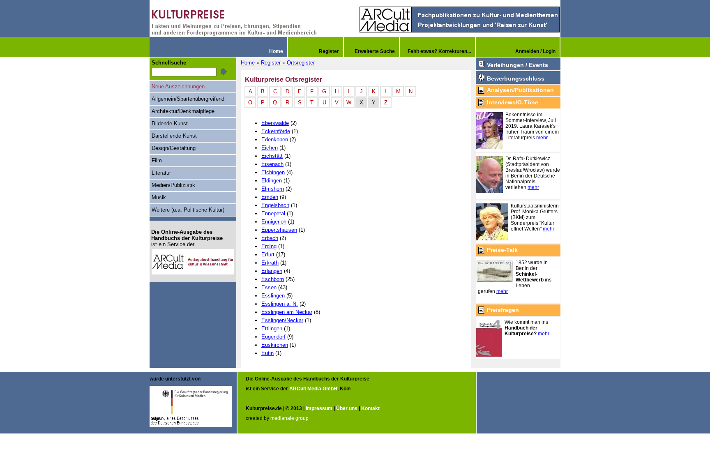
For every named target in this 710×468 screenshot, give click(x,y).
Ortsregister (301, 63)
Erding (269, 246)
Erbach (269, 238)
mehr (542, 138)
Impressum (319, 408)
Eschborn (272, 279)
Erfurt (267, 254)
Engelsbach (275, 205)
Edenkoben (274, 139)
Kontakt (370, 408)
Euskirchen (274, 345)
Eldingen (271, 181)
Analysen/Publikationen (520, 90)
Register (271, 63)
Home (248, 63)
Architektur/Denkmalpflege (183, 111)
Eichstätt (272, 156)
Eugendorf (273, 337)
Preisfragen (503, 310)
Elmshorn (272, 189)
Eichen (269, 148)
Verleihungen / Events (517, 65)
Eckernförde (275, 131)
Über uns (346, 408)
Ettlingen (271, 328)
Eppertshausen (279, 230)
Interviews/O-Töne (512, 102)
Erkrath (270, 263)
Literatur (161, 173)
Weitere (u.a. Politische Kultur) (188, 210)
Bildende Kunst (170, 123)
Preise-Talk (502, 250)
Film (157, 160)
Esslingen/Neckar (282, 320)
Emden (269, 197)
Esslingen (273, 296)
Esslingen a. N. (279, 304)
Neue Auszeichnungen (178, 86)
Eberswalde (275, 123)
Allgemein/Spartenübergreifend (188, 99)
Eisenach (272, 164)
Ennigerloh (273, 222)
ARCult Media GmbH (313, 389)
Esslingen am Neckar (286, 312)
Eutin (267, 353)
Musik (159, 197)
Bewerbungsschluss (515, 78)
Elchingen (273, 172)
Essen (269, 287)
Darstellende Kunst (174, 136)
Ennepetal (273, 213)
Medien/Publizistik (173, 185)
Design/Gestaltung (174, 148)
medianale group (289, 418)
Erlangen (271, 271)
